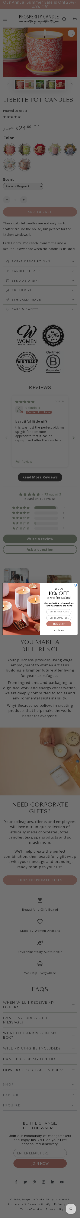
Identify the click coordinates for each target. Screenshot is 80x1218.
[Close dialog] (75, 585)
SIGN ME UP (58, 623)
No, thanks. (58, 629)
